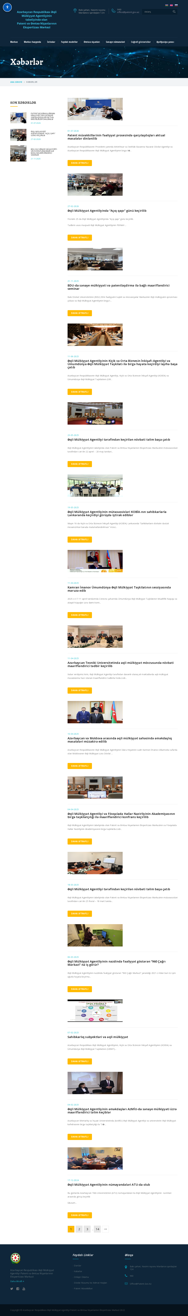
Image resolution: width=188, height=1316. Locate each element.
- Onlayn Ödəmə (81, 1277)
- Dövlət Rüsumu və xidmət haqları (90, 1282)
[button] (7, 7)
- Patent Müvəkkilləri (83, 1288)
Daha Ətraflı (79, 163)
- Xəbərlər (77, 1271)
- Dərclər (77, 1265)
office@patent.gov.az (128, 12)
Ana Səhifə (16, 82)
